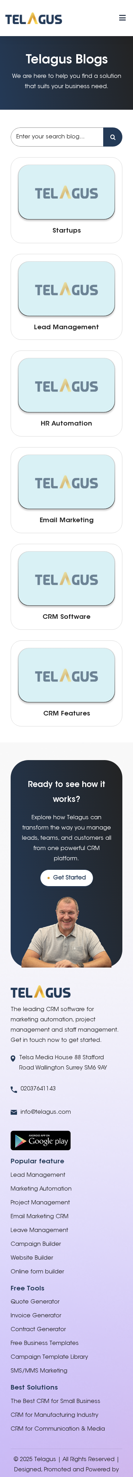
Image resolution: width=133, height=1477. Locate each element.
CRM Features (66, 714)
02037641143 (38, 1089)
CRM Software (66, 617)
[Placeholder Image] (66, 168)
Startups (66, 231)
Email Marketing (67, 520)
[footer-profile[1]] (41, 988)
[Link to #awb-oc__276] (122, 18)
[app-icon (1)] (41, 1133)
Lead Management (66, 327)
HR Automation (66, 424)
